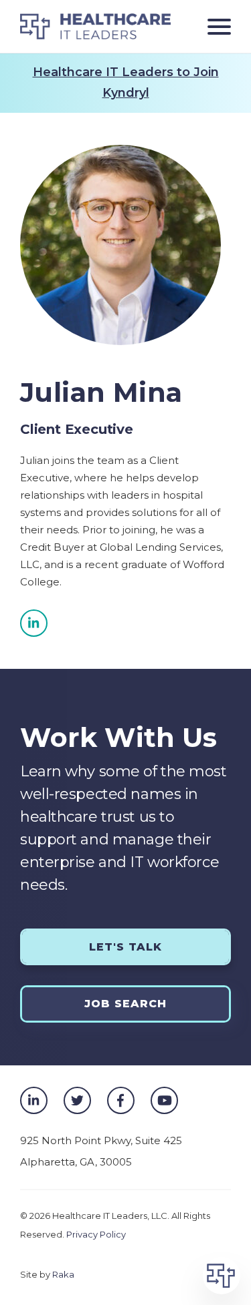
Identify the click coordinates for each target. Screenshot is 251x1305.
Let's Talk (125, 947)
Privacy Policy (96, 1234)
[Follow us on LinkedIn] (34, 623)
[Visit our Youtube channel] (164, 1100)
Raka (63, 1274)
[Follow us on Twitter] (77, 1100)
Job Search (125, 1003)
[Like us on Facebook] (121, 1100)
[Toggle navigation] (214, 26)
